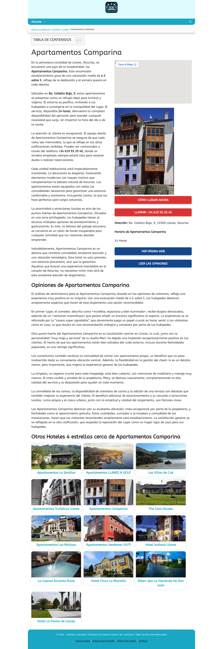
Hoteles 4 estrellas (40, 30)
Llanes (65, 30)
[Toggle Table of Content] (77, 40)
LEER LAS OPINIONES (153, 263)
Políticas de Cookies (126, 641)
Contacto (143, 641)
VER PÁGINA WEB (153, 251)
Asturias (56, 30)
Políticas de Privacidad (103, 641)
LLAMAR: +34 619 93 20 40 (153, 212)
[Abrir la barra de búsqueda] (190, 22)
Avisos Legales (83, 641)
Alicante (36, 21)
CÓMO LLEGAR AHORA (153, 200)
